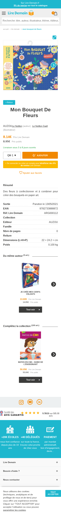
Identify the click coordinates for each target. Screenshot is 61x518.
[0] (56, 13)
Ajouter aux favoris (32, 173)
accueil (5, 29)
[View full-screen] (54, 37)
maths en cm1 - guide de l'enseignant (30, 363)
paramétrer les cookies (14, 510)
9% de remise (20, 5)
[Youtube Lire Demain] (30, 403)
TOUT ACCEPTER (53, 493)
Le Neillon (17, 126)
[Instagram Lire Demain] (21, 403)
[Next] (53, 65)
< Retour (9, 102)
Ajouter (42, 155)
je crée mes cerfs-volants (30, 293)
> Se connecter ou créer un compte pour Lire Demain (30, 164)
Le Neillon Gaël (40, 126)
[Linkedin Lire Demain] (39, 403)
